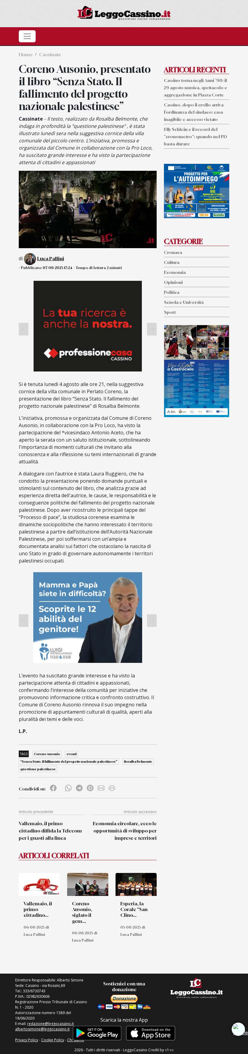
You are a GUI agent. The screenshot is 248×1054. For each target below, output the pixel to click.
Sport (170, 312)
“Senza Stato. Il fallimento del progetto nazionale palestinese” (68, 761)
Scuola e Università (184, 302)
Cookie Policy (52, 1040)
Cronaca (173, 252)
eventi (72, 754)
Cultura (171, 262)
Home (26, 54)
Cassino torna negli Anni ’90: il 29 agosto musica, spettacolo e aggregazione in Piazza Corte (195, 87)
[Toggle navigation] (27, 36)
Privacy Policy (26, 1040)
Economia (175, 272)
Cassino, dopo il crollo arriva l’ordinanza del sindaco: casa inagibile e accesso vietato (194, 112)
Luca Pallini (50, 258)
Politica (171, 292)
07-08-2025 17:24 (58, 267)
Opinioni (173, 282)
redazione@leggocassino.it (50, 1023)
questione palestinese (38, 769)
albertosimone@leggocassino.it (42, 1029)
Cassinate (50, 54)
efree (169, 1049)
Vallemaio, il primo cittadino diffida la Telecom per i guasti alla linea (50, 830)
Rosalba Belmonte (138, 761)
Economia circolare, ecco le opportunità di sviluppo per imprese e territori (125, 830)
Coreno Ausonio (47, 754)
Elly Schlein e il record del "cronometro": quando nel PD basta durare (195, 136)
